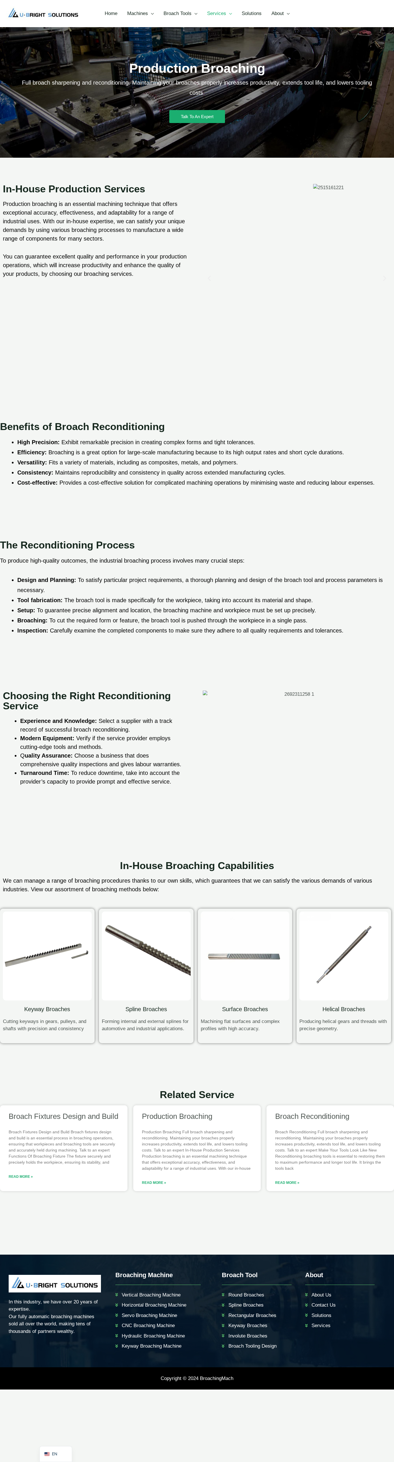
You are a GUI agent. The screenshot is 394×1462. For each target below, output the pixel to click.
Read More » (21, 1177)
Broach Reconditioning (312, 1116)
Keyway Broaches (47, 1009)
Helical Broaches (343, 1009)
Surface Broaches (245, 1009)
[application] (151, 13)
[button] (209, 278)
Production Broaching (177, 1116)
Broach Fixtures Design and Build (63, 1116)
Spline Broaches (146, 1009)
